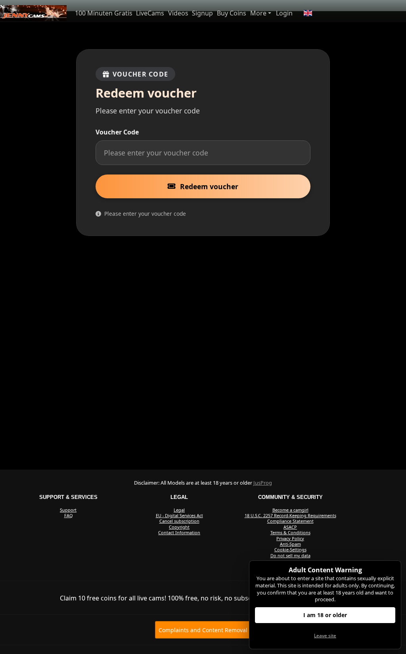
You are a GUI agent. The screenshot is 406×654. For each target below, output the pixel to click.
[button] (307, 13)
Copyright (179, 527)
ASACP (290, 527)
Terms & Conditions (290, 532)
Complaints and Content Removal (203, 630)
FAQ (68, 515)
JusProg (262, 482)
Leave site (325, 636)
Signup (202, 13)
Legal (179, 510)
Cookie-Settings (290, 549)
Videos (178, 13)
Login (284, 13)
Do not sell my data (290, 555)
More (258, 13)
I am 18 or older (325, 615)
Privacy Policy (290, 538)
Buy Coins (231, 13)
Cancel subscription (179, 521)
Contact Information (179, 532)
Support (68, 510)
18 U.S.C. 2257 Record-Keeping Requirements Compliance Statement (290, 518)
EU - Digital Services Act (179, 515)
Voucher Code (117, 132)
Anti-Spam (290, 544)
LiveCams (150, 13)
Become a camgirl (290, 510)
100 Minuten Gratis (103, 13)
